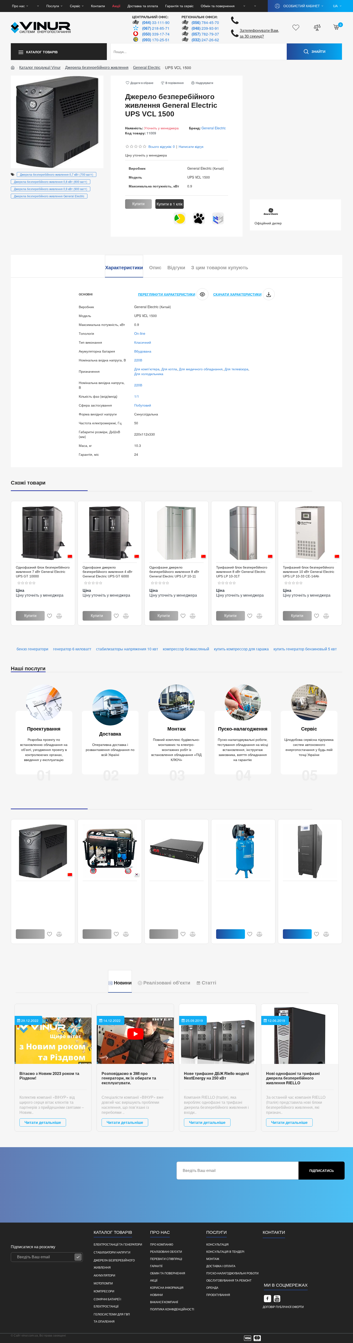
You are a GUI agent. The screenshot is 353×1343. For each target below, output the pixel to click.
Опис (155, 267)
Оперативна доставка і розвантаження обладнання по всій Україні (110, 750)
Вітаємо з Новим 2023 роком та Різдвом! (49, 1075)
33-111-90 (156, 22)
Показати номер (281, 1267)
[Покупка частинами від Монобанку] (199, 218)
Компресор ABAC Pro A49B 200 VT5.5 (240, 888)
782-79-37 (205, 34)
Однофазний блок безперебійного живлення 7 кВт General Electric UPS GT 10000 (43, 571)
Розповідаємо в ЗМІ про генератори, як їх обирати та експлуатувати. (129, 1078)
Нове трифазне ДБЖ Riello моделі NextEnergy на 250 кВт (216, 1075)
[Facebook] (267, 1298)
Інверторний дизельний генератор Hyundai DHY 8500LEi (110, 888)
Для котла (169, 368)
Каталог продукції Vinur (40, 68)
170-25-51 (156, 39)
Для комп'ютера (146, 368)
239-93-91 (205, 28)
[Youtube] (277, 1298)
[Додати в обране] (49, 616)
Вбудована (142, 351)
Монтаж (176, 728)
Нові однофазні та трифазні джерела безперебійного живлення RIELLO (293, 1078)
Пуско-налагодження (243, 728)
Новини (123, 982)
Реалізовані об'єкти (166, 982)
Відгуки (176, 267)
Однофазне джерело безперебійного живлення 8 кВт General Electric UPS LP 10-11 (174, 571)
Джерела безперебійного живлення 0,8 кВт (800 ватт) (50, 182)
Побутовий (142, 405)
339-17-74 (156, 34)
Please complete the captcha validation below (211, 1183)
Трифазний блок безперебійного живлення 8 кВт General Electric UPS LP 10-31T (241, 571)
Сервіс (309, 728)
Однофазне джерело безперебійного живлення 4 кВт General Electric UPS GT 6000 (107, 571)
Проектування (44, 728)
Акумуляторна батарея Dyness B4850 (173, 888)
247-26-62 (205, 39)
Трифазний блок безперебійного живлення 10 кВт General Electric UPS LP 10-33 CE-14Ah (308, 571)
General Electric (146, 68)
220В (138, 360)
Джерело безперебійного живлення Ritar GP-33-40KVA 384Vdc (305, 890)
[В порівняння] (59, 616)
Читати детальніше (42, 1122)
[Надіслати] (78, 1257)
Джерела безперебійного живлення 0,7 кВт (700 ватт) (56, 174)
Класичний (142, 342)
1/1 (136, 396)
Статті (209, 982)
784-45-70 (205, 22)
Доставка (110, 734)
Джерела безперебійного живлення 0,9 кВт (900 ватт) (50, 189)
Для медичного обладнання (201, 368)
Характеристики (124, 267)
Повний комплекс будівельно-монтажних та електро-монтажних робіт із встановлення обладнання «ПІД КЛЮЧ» (176, 750)
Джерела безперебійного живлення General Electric (49, 196)
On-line (139, 333)
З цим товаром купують (219, 267)
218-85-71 (156, 28)
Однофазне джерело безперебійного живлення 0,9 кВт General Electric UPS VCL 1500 (42, 890)
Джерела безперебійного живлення (96, 68)
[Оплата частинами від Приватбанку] (180, 218)
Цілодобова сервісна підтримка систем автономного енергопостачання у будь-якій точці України (309, 747)
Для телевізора (236, 368)
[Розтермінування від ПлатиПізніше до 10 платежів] (218, 218)
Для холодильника (148, 373)
